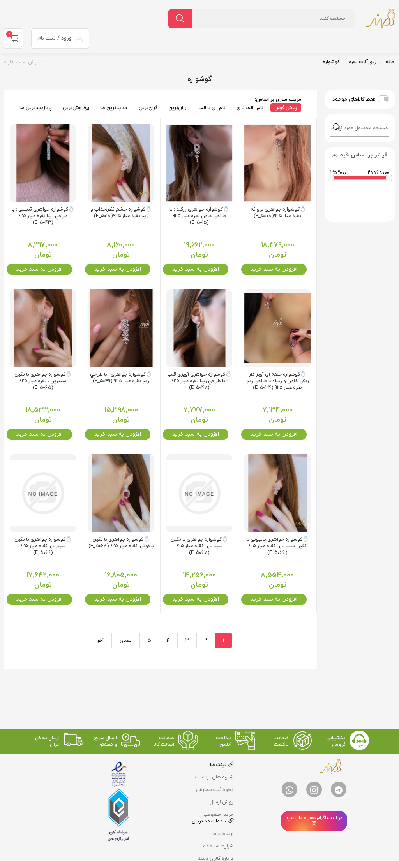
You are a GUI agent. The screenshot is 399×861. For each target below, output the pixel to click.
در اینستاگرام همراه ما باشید (314, 818)
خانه (390, 61)
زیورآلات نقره (362, 61)
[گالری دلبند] (380, 18)
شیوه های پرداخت (214, 777)
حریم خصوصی (217, 814)
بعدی (126, 640)
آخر (100, 640)
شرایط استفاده (218, 846)
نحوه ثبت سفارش (214, 789)
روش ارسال (221, 802)
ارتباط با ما (222, 833)
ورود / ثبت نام (55, 38)
